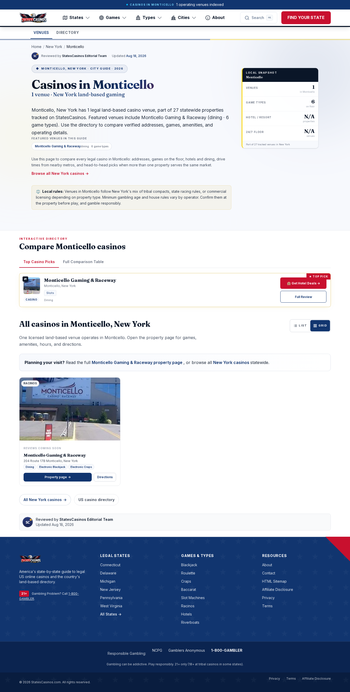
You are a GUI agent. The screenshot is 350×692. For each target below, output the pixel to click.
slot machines (193, 597)
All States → (110, 614)
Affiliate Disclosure (277, 589)
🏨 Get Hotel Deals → (303, 283)
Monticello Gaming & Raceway (55, 455)
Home (37, 46)
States (76, 17)
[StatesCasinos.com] (33, 17)
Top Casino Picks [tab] (39, 262)
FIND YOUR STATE (306, 17)
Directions (105, 477)
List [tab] (303, 325)
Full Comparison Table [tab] (83, 262)
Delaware (108, 573)
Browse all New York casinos (60, 173)
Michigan (107, 581)
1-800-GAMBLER (226, 650)
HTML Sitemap (274, 581)
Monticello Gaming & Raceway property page (137, 362)
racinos (187, 606)
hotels (186, 614)
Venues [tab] (41, 32)
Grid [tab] (322, 325)
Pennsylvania (111, 597)
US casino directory (96, 499)
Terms (267, 606)
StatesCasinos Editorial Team (84, 56)
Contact (268, 573)
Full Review (303, 297)
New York (54, 46)
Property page (58, 477)
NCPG (157, 650)
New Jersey (110, 589)
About (218, 17)
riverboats (190, 622)
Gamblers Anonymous (186, 650)
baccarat (188, 589)
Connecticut (110, 565)
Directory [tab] (67, 32)
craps (186, 581)
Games (113, 17)
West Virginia (111, 606)
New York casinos (231, 362)
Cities (184, 17)
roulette (188, 573)
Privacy (268, 597)
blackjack (189, 565)
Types (148, 17)
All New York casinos (45, 499)
